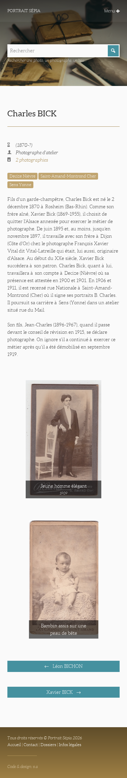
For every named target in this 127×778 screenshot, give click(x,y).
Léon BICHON (67, 666)
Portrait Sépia (23, 10)
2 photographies (32, 159)
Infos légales (70, 744)
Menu (110, 11)
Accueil (14, 744)
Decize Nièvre (22, 176)
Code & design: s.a (22, 766)
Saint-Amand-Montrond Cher (68, 176)
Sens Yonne (20, 184)
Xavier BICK (60, 692)
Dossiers (48, 744)
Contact (31, 744)
